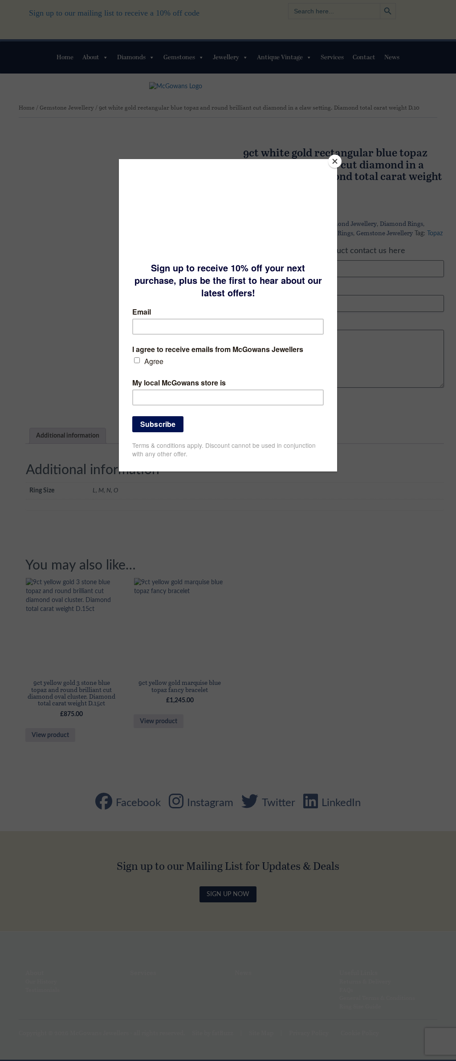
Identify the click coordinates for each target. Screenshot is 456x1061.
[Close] (335, 161)
